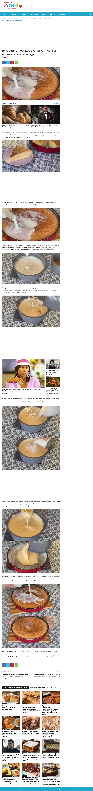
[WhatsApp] (16, 62)
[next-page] (59, 687)
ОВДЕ (52, 656)
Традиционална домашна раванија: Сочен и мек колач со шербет (9, 734)
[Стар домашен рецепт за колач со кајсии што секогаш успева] (11, 697)
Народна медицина (37, 14)
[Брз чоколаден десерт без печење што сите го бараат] (31, 723)
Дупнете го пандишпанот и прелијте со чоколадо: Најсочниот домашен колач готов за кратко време (50, 710)
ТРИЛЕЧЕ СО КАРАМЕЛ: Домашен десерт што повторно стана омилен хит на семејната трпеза (30, 780)
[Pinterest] (12, 62)
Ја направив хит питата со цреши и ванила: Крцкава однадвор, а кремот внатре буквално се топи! (31, 709)
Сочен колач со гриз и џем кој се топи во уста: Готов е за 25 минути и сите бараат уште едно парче (30, 757)
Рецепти (52, 14)
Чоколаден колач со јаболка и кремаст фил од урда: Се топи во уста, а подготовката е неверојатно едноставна (51, 781)
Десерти (9, 18)
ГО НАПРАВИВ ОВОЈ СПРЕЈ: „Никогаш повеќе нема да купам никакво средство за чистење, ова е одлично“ (15, 677)
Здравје (23, 14)
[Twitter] (8, 62)
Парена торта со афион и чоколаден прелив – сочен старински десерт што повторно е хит (51, 756)
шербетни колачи (18, 20)
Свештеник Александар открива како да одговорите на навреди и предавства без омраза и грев (11, 757)
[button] (90, 14)
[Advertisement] (31, 35)
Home (3, 18)
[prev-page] (57, 687)
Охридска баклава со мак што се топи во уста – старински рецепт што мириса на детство (11, 780)
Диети (14, 14)
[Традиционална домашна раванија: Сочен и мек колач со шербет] (11, 723)
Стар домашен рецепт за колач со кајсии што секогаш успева (11, 707)
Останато (62, 14)
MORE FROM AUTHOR (43, 687)
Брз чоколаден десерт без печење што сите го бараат (30, 733)
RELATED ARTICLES (15, 687)
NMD (5, 57)
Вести (5, 14)
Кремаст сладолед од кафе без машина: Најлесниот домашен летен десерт (50, 734)
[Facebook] (4, 62)
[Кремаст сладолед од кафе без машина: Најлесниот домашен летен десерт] (51, 723)
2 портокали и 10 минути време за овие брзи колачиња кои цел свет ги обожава (46, 676)
